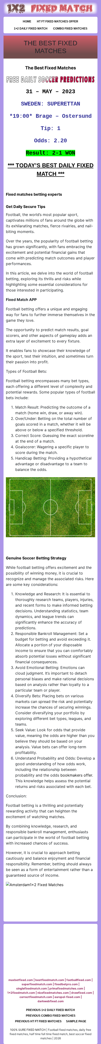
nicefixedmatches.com (53, 992)
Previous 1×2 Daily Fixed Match (50, 1010)
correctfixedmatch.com (35, 997)
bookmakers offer (76, 775)
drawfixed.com (81, 992)
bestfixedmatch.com (49, 980)
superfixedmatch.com (37, 984)
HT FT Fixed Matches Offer (57, 21)
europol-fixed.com (67, 997)
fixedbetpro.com (66, 984)
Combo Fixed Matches (70, 28)
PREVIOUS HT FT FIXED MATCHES (38, 1021)
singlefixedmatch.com (31, 988)
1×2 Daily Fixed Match (30, 28)
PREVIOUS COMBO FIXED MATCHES (50, 1015)
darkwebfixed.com (51, 1001)
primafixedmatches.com (66, 988)
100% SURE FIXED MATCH (28, 1029)
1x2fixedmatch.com (21, 992)
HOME (27, 21)
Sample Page (76, 1021)
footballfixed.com (78, 980)
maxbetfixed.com (20, 980)
